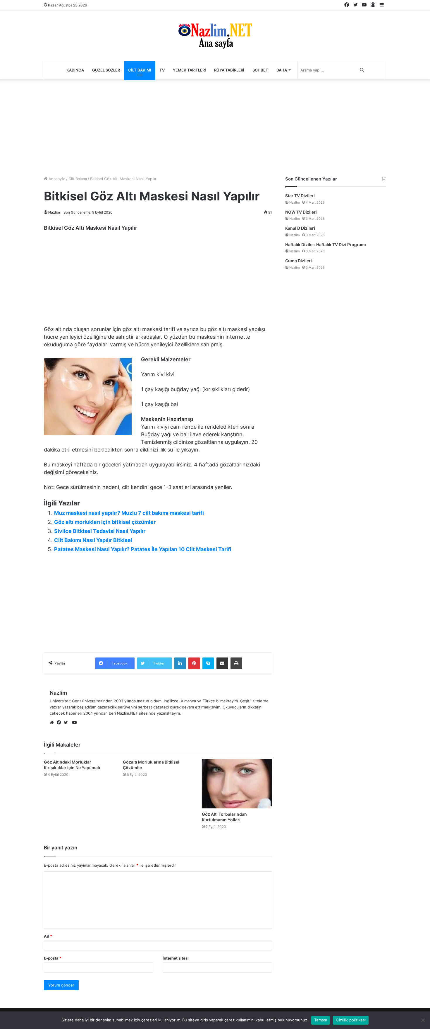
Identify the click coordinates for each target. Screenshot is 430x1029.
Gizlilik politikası (351, 1020)
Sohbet (260, 70)
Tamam (320, 1020)
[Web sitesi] (53, 722)
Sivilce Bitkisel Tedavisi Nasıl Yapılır (99, 531)
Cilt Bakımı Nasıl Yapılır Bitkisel (93, 540)
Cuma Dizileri (298, 260)
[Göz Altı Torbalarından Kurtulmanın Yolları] (237, 783)
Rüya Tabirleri (229, 70)
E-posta (52, 958)
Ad (48, 936)
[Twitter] (67, 722)
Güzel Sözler (106, 70)
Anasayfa (56, 178)
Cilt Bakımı (139, 70)
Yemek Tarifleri (189, 70)
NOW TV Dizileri (301, 211)
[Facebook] (60, 722)
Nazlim (54, 212)
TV (162, 70)
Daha (281, 70)
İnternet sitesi (176, 958)
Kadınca (75, 70)
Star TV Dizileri (300, 195)
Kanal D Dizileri (300, 228)
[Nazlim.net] (215, 35)
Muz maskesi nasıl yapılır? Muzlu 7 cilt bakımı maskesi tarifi (129, 513)
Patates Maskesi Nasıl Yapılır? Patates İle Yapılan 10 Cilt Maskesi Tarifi (142, 549)
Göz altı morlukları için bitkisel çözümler (105, 522)
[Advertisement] (215, 126)
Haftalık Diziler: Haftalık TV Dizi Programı (325, 244)
